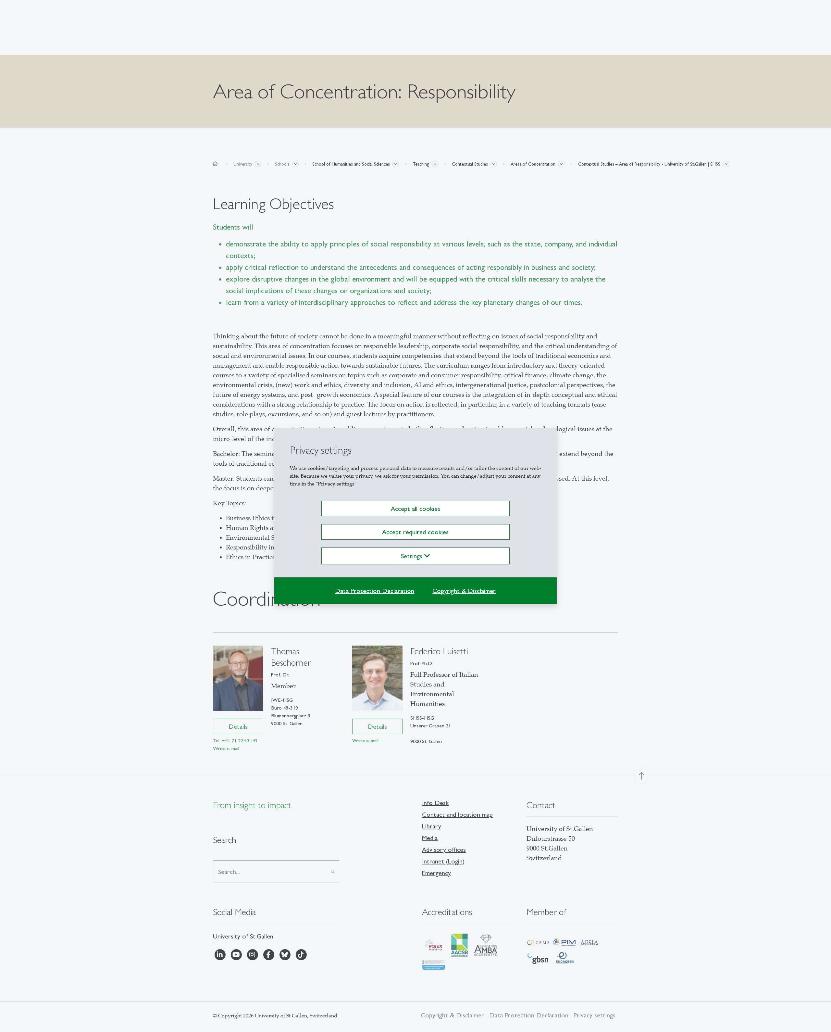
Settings (412, 556)
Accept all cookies (415, 508)
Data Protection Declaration (374, 591)
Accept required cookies (415, 532)
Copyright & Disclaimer (464, 591)
